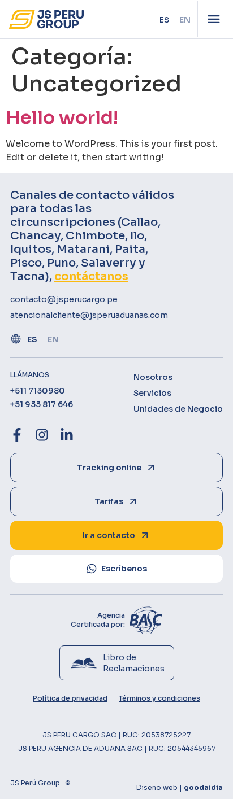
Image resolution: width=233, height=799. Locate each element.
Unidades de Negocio (178, 409)
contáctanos (91, 276)
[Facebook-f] (17, 435)
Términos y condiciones (159, 698)
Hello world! (62, 117)
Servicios (152, 393)
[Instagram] (42, 435)
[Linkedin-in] (67, 435)
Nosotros (152, 377)
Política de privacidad (70, 698)
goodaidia (203, 787)
